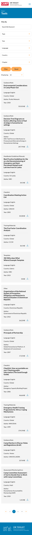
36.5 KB (22, 246)
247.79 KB (21, 147)
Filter (6, 69)
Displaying (4, 75)
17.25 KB (22, 356)
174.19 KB (21, 430)
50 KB (23, 279)
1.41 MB (22, 500)
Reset (16, 69)
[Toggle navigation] (30, 4)
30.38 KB (22, 216)
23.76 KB (22, 460)
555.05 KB (21, 106)
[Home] (11, 4)
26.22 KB (22, 320)
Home (2, 11)
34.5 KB (22, 183)
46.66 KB (22, 395)
